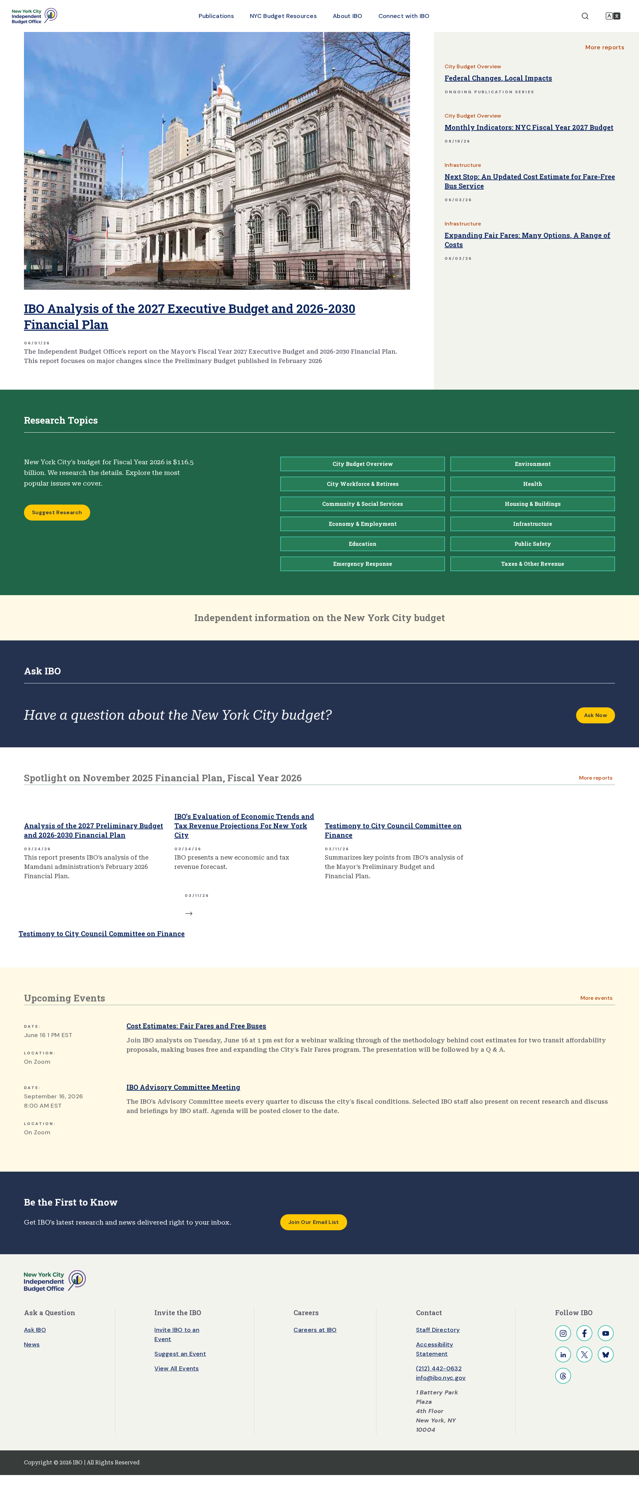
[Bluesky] (605, 1354)
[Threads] (563, 1375)
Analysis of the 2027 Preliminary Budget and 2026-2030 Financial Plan (93, 830)
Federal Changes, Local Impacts (498, 78)
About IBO (347, 16)
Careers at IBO (315, 1330)
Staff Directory (438, 1330)
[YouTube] (605, 1333)
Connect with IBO (404, 16)
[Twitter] (584, 1354)
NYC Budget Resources (283, 16)
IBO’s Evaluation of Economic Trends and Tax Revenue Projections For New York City (244, 825)
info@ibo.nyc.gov (441, 1378)
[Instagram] (563, 1333)
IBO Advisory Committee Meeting (183, 1087)
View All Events (176, 1368)
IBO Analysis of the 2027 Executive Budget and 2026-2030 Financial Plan (189, 316)
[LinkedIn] (563, 1354)
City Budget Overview (473, 66)
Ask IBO (35, 1330)
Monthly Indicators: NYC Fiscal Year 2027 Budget (529, 127)
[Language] (613, 16)
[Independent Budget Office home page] (34, 16)
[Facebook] (584, 1333)
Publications (216, 16)
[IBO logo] (55, 1281)
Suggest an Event (180, 1354)
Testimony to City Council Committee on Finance (393, 830)
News (32, 1344)
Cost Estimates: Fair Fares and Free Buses (196, 1025)
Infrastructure (463, 165)
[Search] (585, 16)
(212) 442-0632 (439, 1368)
